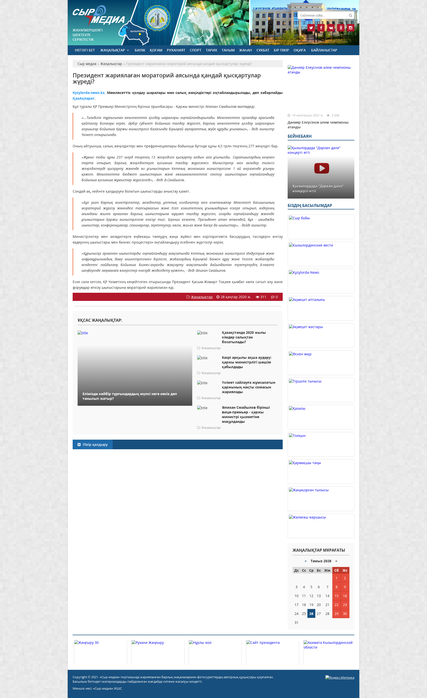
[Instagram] (350, 27)
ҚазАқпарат (83, 98)
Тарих (211, 50)
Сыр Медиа (99, 15)
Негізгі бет (85, 50)
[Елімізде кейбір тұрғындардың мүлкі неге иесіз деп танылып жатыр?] (135, 332)
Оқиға (300, 50)
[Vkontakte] (331, 27)
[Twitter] (311, 27)
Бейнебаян (300, 136)
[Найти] (350, 15)
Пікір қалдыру (95, 444)
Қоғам (156, 50)
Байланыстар (324, 50)
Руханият (176, 50)
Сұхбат (262, 50)
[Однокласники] (340, 27)
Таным (228, 50)
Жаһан (245, 50)
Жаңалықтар (112, 50)
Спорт (195, 50)
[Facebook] (321, 27)
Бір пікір (281, 50)
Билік (140, 50)
